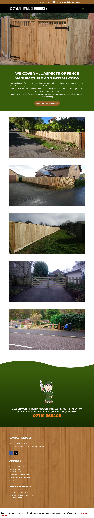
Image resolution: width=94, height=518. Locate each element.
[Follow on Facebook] (11, 453)
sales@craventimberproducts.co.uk (29, 446)
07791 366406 (45, 2)
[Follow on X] (16, 453)
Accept (88, 513)
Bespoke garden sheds (47, 103)
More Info (80, 513)
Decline (4, 516)
